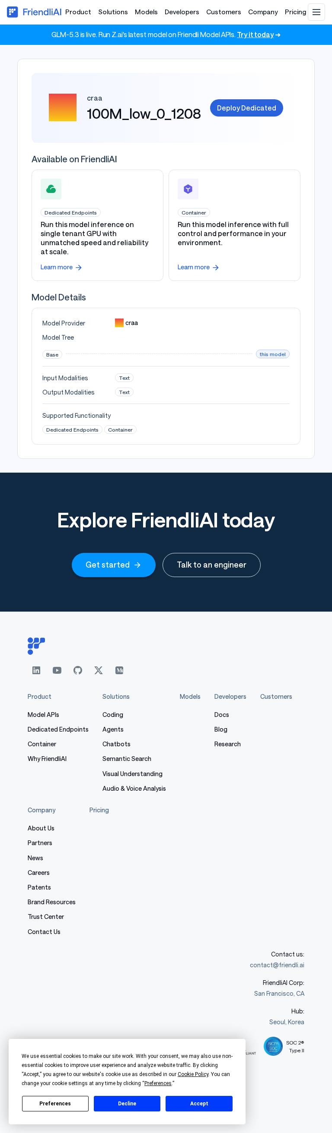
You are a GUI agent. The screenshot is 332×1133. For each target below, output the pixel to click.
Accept (199, 1104)
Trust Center (46, 916)
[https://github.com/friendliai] (77, 670)
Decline (127, 1104)
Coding (112, 714)
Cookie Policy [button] (193, 1074)
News (35, 858)
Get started (108, 564)
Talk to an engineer (211, 564)
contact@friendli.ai (277, 965)
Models (146, 12)
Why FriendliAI (47, 758)
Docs (221, 714)
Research (227, 744)
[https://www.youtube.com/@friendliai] (57, 670)
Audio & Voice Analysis (134, 788)
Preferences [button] (158, 1083)
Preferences (55, 1104)
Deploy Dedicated (246, 108)
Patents (39, 887)
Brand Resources (52, 902)
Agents (113, 729)
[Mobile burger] (316, 12)
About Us (41, 828)
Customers (223, 12)
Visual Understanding (132, 773)
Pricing (295, 12)
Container (42, 744)
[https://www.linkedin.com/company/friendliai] (36, 670)
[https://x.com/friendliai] (98, 670)
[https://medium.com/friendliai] (119, 670)
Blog (220, 729)
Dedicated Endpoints (58, 729)
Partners (40, 842)
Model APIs (43, 714)
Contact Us (44, 931)
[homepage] (166, 646)
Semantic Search (126, 758)
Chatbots (116, 744)
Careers (39, 872)
